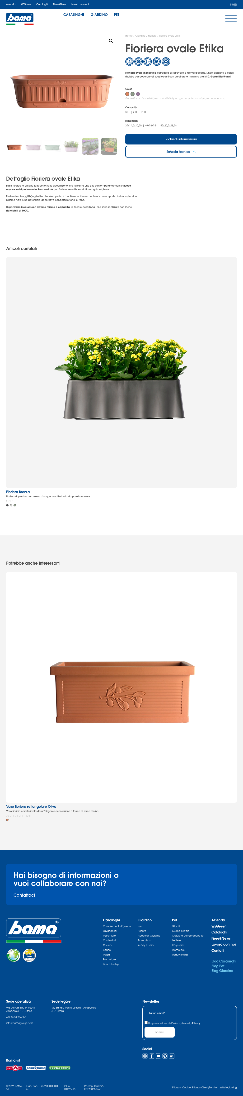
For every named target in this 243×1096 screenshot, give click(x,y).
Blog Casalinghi (223, 961)
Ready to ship (111, 964)
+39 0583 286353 (16, 1017)
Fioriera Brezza (18, 492)
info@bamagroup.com (19, 1023)
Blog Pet (217, 966)
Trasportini (177, 945)
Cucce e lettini (180, 930)
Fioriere (152, 35)
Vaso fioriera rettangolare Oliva (31, 806)
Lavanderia (110, 930)
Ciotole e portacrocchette (188, 935)
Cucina (107, 945)
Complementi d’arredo (117, 926)
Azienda (10, 4)
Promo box (109, 959)
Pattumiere (109, 935)
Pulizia (106, 954)
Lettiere (176, 940)
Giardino (140, 35)
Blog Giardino (222, 970)
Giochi (176, 926)
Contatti (217, 950)
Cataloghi (42, 4)
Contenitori (109, 940)
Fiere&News (59, 4)
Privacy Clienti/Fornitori (205, 1087)
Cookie (186, 1087)
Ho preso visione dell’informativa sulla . (174, 1023)
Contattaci (24, 895)
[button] (111, 41)
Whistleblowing (228, 1087)
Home (129, 35)
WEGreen (26, 4)
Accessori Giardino (149, 935)
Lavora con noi (80, 4)
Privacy (196, 1023)
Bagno (107, 949)
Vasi (140, 926)
